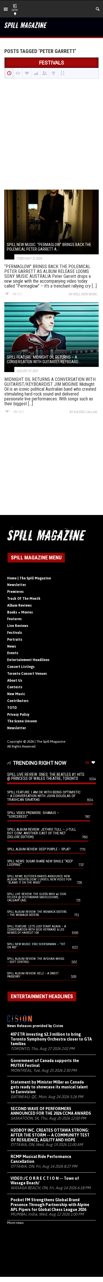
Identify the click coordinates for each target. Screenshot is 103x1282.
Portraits (14, 640)
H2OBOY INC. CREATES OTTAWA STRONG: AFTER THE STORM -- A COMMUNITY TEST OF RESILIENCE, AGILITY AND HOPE (50, 1135)
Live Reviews (17, 626)
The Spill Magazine (50, 742)
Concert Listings (21, 667)
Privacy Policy (18, 715)
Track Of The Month (23, 599)
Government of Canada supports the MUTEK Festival (45, 1063)
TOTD (12, 708)
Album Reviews (19, 605)
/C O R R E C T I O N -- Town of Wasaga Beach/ (45, 1180)
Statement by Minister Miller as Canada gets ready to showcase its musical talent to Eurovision (49, 1087)
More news (15, 1223)
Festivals (14, 633)
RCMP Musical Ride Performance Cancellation (41, 1159)
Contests (14, 687)
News (11, 646)
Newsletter (16, 585)
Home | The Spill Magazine (29, 578)
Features (14, 619)
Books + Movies (20, 612)
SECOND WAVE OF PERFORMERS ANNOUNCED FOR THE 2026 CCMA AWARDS (51, 1111)
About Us (14, 681)
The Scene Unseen (22, 721)
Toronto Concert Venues (27, 674)
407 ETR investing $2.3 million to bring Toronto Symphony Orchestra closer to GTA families (51, 1039)
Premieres (15, 592)
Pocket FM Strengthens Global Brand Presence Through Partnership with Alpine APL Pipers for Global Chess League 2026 (50, 1205)
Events (12, 653)
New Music (16, 694)
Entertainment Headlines (28, 660)
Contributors (18, 701)
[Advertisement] (51, 134)
